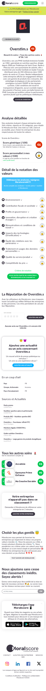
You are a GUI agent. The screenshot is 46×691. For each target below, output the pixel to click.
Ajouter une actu (35, 317)
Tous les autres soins (30, 55)
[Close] (42, 603)
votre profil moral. (9, 160)
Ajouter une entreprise (23, 655)
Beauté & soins (11, 55)
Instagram (7, 664)
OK (41, 591)
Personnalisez (30, 3)
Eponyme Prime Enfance (23, 474)
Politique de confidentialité (31, 676)
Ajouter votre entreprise (23, 514)
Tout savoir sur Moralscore (23, 558)
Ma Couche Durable (25, 481)
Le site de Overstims (23, 99)
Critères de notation (23, 271)
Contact (7, 655)
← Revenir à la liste (11, 39)
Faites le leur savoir (31, 12)
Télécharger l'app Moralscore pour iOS (14, 624)
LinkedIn (18, 664)
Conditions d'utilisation (13, 676)
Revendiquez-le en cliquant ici (23, 276)
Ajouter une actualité (23, 365)
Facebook (28, 664)
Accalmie (20, 464)
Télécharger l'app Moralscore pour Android (31, 624)
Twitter (39, 664)
